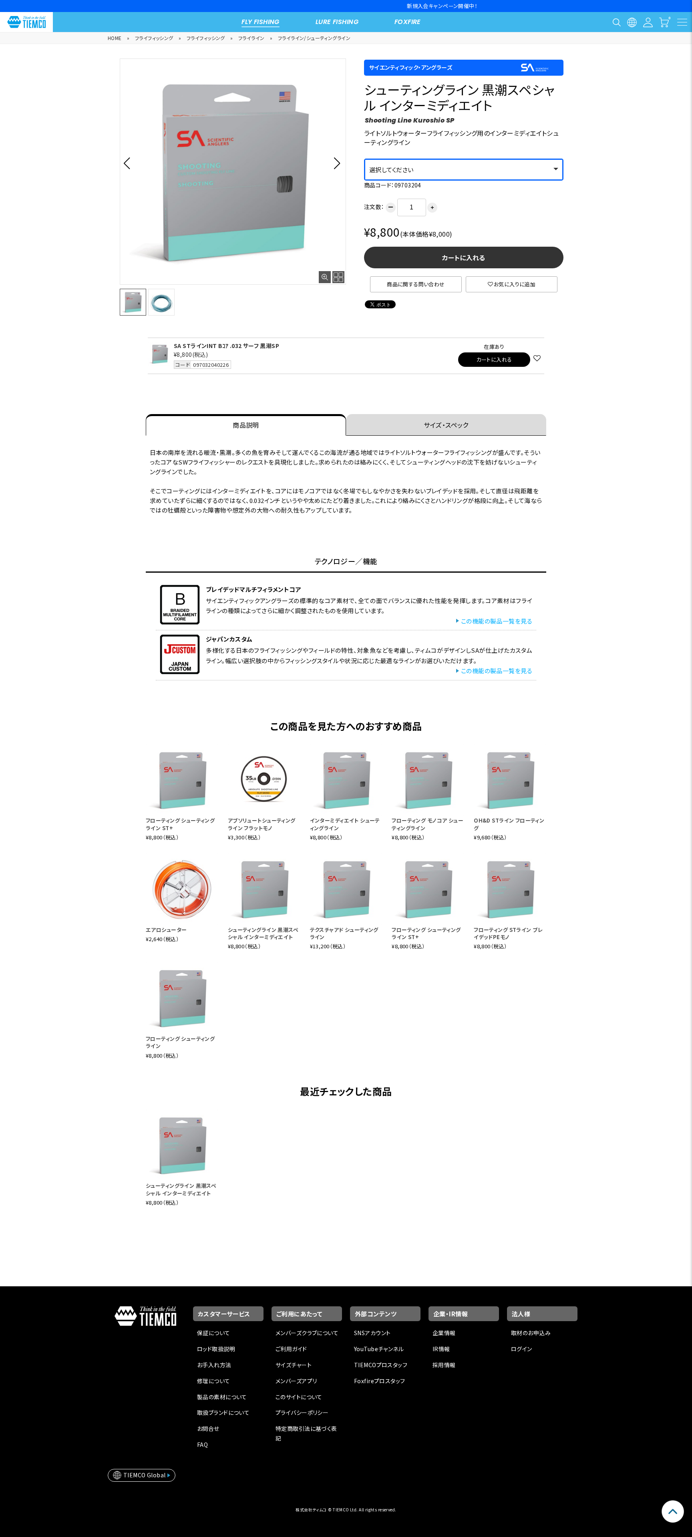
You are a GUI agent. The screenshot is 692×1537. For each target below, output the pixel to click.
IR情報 (441, 1349)
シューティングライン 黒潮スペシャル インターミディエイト (263, 933)
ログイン (521, 1349)
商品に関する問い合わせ (416, 284)
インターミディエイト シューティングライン (345, 824)
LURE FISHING (337, 21)
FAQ (202, 1444)
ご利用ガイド (291, 1349)
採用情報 (444, 1365)
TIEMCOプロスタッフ (380, 1365)
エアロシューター (166, 929)
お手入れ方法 (214, 1365)
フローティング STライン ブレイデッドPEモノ (508, 933)
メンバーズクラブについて (307, 1333)
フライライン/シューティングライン (314, 37)
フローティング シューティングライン (180, 1042)
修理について (213, 1381)
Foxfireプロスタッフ (379, 1381)
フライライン (251, 37)
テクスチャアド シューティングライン (344, 933)
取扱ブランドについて (223, 1412)
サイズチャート (294, 1365)
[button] (129, 163)
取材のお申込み (531, 1333)
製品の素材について (222, 1397)
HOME (115, 37)
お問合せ (208, 1428)
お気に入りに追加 (514, 284)
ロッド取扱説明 (216, 1349)
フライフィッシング (154, 37)
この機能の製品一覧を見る (496, 621)
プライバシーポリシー (302, 1412)
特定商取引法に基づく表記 (306, 1433)
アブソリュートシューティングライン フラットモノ (262, 824)
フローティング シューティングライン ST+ (180, 824)
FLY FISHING (260, 21)
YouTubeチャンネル (379, 1349)
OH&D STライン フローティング (509, 824)
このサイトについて (299, 1397)
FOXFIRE (407, 21)
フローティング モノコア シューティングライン (427, 824)
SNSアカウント (372, 1333)
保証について (213, 1333)
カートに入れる (463, 257)
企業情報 (444, 1333)
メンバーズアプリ (296, 1381)
